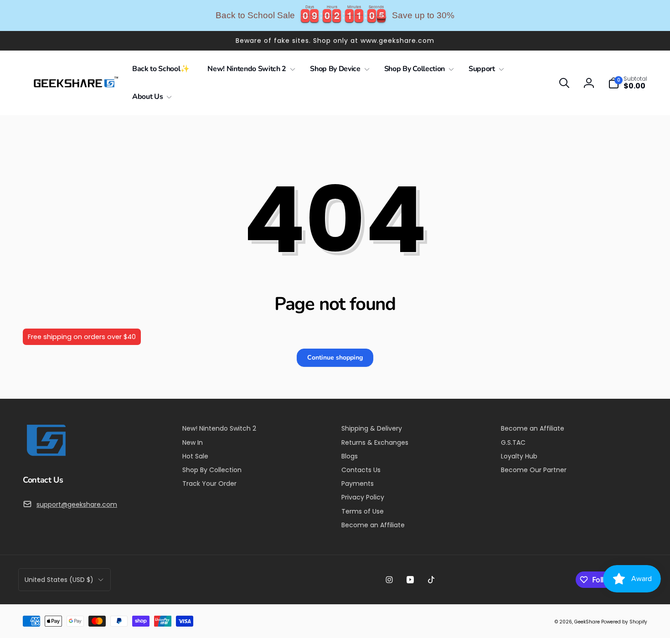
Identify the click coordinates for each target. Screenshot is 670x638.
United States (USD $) (59, 579)
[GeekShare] (45, 455)
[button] (250, 69)
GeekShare (587, 621)
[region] (335, 15)
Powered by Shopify (624, 621)
